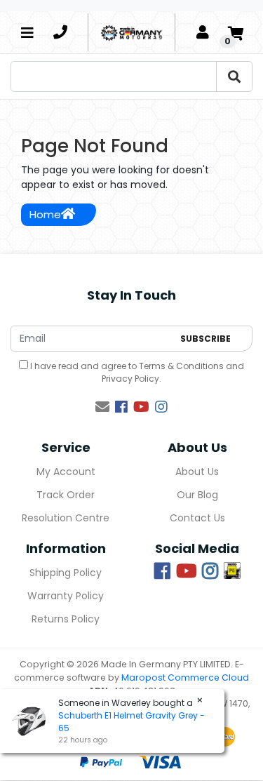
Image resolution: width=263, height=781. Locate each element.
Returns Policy (66, 619)
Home (45, 214)
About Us (197, 472)
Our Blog (197, 495)
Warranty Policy (65, 596)
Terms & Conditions (181, 366)
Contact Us (197, 518)
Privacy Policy (130, 379)
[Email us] (102, 407)
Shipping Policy (65, 573)
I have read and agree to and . (136, 372)
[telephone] (60, 32)
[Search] (234, 76)
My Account (65, 472)
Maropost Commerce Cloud (185, 677)
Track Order (65, 495)
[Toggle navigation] (27, 32)
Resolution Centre (65, 518)
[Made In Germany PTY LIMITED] (131, 32)
